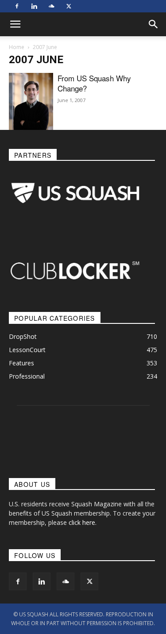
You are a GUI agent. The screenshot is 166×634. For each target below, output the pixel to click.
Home (16, 47)
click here (82, 522)
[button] (153, 24)
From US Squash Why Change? (94, 83)
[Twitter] (68, 6)
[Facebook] (16, 6)
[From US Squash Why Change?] (31, 102)
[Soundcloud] (51, 6)
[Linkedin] (34, 6)
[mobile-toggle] (15, 24)
